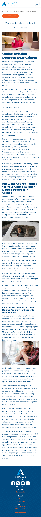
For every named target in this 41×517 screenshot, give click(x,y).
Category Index (20, 512)
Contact (20, 498)
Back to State (10, 16)
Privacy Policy (20, 501)
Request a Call (20, 492)
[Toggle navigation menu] (37, 4)
